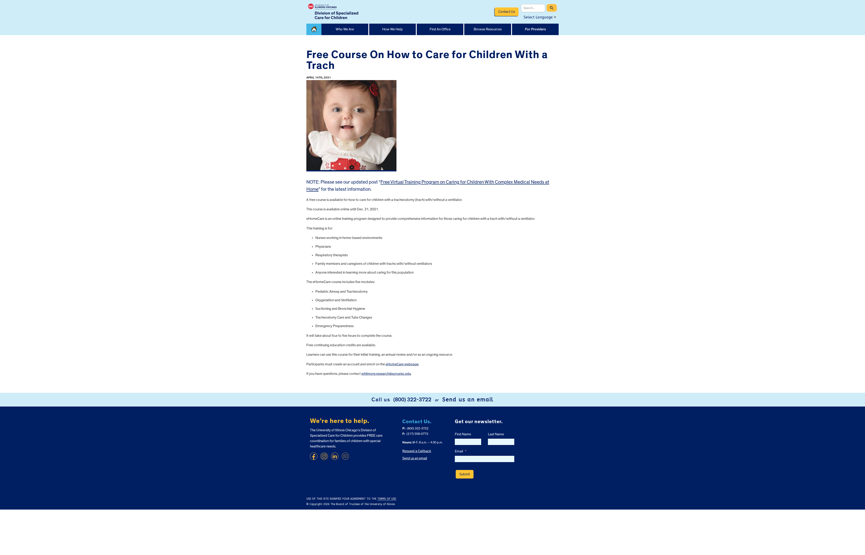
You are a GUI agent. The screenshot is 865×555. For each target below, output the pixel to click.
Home (313, 29)
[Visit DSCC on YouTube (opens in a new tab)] (345, 456)
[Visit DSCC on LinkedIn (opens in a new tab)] (334, 456)
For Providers (535, 29)
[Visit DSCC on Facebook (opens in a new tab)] (313, 456)
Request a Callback (416, 451)
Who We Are (345, 29)
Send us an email (468, 399)
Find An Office (440, 29)
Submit (464, 474)
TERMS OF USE (386, 498)
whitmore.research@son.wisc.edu (386, 373)
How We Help (392, 29)
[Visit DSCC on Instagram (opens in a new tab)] (324, 456)
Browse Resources (488, 29)
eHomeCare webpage (402, 364)
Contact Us (506, 11)
